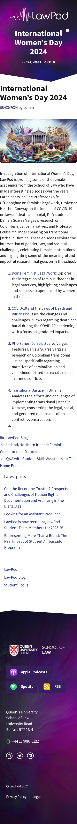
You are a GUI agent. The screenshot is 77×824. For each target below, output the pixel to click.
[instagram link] (9, 755)
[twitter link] (20, 755)
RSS (57, 686)
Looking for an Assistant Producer (32, 513)
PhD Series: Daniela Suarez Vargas (39, 343)
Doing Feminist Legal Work (34, 273)
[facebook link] (30, 755)
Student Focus (16, 585)
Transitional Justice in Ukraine (37, 390)
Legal (37, 796)
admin (49, 62)
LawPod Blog (17, 437)
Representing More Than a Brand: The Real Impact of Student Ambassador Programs (35, 541)
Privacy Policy (16, 796)
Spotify (27, 686)
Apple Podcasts (34, 671)
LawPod (10, 569)
